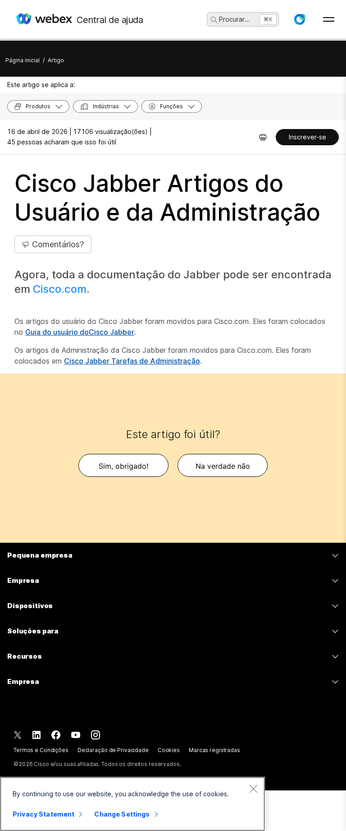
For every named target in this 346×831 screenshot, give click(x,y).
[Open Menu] (328, 19)
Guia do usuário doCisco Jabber (79, 332)
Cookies (169, 750)
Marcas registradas (214, 750)
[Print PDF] (263, 137)
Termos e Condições (41, 750)
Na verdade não (223, 466)
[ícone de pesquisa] (214, 20)
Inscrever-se (307, 137)
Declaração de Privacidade (113, 750)
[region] (132, 804)
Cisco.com (59, 288)
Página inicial (22, 60)
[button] (299, 19)
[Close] (253, 788)
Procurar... (234, 19)
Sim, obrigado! (123, 466)
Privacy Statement (43, 814)
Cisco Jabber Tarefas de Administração (132, 360)
